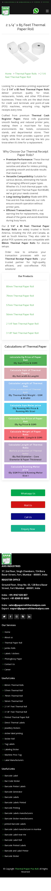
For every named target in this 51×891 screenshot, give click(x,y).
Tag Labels (10, 744)
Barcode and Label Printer (16, 851)
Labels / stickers (12, 653)
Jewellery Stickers (12, 728)
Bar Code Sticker (12, 781)
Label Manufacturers (14, 760)
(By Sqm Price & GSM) (25, 360)
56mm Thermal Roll (14, 701)
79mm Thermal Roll (14, 696)
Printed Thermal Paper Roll (17, 717)
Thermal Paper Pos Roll (27, 868)
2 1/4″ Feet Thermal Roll (16, 707)
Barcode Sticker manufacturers (19, 819)
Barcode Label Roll (13, 840)
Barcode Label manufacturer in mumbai (23, 829)
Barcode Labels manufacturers (19, 813)
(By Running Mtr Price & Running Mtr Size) (25, 408)
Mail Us (28, 505)
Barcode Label (11, 776)
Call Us (28, 517)
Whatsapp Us (28, 493)
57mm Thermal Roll (14, 690)
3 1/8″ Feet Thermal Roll (16, 712)
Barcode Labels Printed (15, 803)
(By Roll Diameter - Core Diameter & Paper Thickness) (25, 452)
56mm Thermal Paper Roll (20, 314)
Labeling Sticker (12, 749)
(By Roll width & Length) (25, 373)
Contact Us (10, 664)
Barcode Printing (12, 808)
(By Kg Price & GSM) (25, 421)
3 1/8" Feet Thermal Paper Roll (22, 333)
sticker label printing (14, 733)
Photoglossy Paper (13, 659)
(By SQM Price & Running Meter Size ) (25, 471)
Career (8, 670)
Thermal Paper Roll (13, 643)
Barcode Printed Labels (15, 845)
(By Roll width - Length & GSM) (25, 435)
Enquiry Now (28, 529)
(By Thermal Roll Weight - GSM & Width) (25, 390)
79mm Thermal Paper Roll (20, 295)
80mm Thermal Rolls (14, 685)
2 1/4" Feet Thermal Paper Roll (22, 323)
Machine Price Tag (13, 755)
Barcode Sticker (12, 856)
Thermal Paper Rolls (26, 73)
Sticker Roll (10, 739)
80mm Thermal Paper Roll (20, 286)
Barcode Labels (12, 797)
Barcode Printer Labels (15, 786)
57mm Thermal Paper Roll (20, 305)
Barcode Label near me (15, 835)
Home (8, 73)
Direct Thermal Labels (15, 723)
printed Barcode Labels (15, 824)
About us (9, 637)
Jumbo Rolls (10, 648)
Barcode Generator (13, 792)
